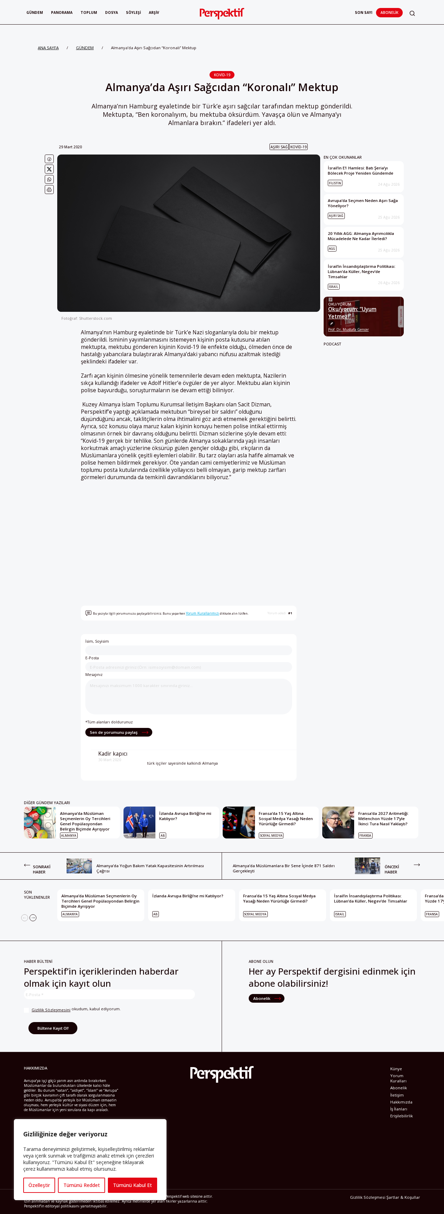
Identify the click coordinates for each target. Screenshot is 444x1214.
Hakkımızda (401, 1102)
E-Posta (92, 657)
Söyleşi (133, 12)
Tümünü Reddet (81, 1185)
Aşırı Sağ (279, 146)
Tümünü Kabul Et (132, 1185)
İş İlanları (398, 1108)
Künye (396, 1068)
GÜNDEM (85, 47)
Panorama (61, 12)
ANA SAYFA (48, 47)
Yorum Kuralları (398, 1078)
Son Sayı (363, 12)
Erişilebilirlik (401, 1115)
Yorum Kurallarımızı (202, 613)
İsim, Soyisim (97, 641)
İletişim (397, 1095)
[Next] (32, 917)
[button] (412, 13)
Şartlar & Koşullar (403, 1197)
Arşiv (154, 12)
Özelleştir (39, 1185)
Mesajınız (94, 674)
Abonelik (389, 12)
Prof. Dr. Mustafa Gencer (348, 329)
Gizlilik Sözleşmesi (367, 1197)
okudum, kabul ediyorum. (76, 1009)
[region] (90, 1159)
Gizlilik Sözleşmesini (51, 1009)
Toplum (88, 12)
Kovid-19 (222, 74)
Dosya (111, 12)
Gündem (34, 12)
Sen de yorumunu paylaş (114, 732)
